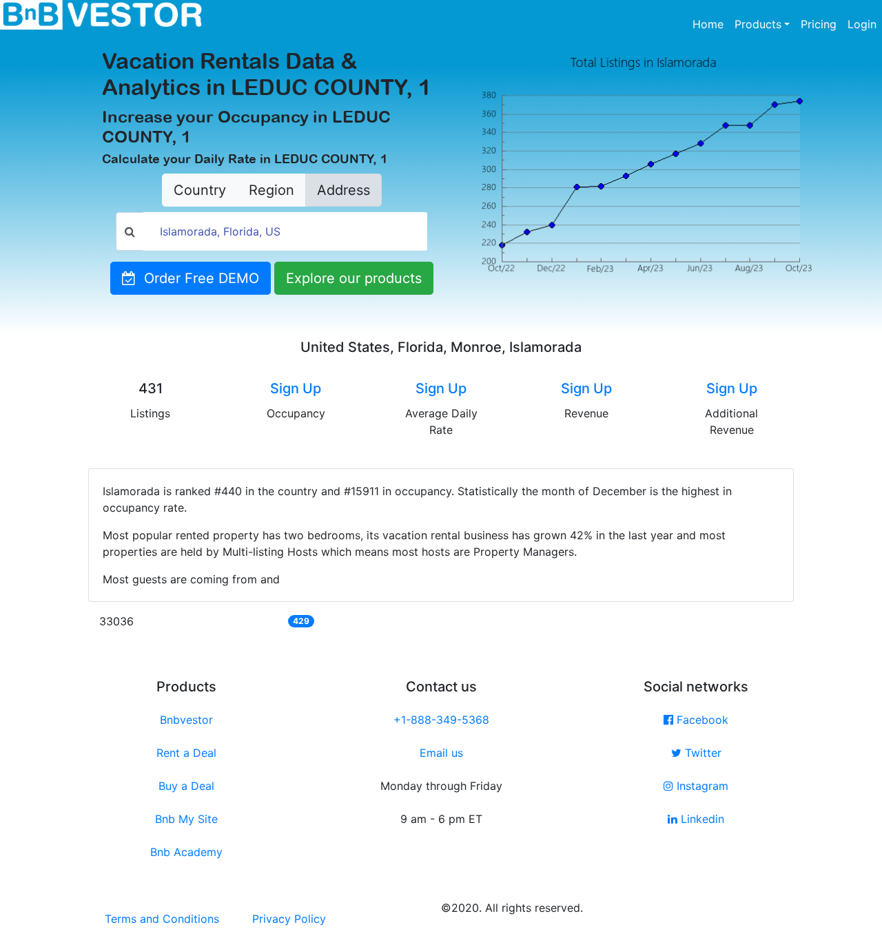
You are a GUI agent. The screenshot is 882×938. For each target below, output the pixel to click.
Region (271, 190)
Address (343, 190)
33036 (116, 621)
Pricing (819, 24)
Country (200, 190)
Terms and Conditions (162, 919)
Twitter (701, 753)
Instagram (700, 786)
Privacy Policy (289, 919)
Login (862, 24)
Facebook (700, 720)
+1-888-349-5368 (441, 720)
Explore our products (354, 278)
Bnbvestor (186, 720)
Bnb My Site (186, 819)
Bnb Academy (186, 852)
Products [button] (758, 24)
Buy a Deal (186, 786)
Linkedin (700, 819)
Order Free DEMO (197, 278)
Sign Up (295, 388)
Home (711, 24)
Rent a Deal (186, 753)
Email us (441, 753)
